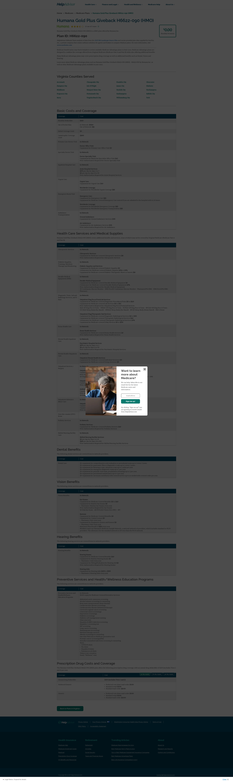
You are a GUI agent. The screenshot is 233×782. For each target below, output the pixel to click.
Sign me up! (130, 401)
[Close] (145, 369)
